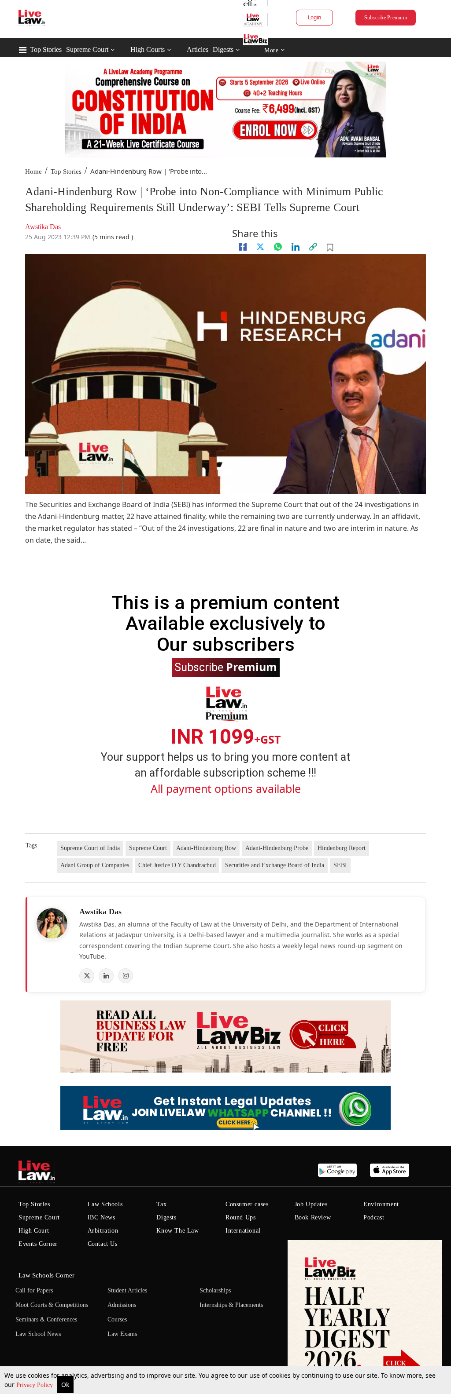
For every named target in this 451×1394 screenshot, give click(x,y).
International (243, 1230)
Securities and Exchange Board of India (274, 865)
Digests (223, 49)
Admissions (121, 1305)
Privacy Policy (35, 1385)
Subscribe (225, 666)
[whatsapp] (278, 247)
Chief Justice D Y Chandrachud (177, 865)
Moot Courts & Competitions (51, 1305)
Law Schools (105, 1204)
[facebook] (243, 247)
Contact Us (103, 1244)
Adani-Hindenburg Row (206, 848)
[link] (313, 247)
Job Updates (311, 1204)
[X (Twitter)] (86, 975)
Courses (117, 1319)
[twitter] (260, 247)
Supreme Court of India (90, 848)
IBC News (101, 1217)
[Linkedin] (295, 247)
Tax (161, 1204)
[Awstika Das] (52, 923)
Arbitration (103, 1230)
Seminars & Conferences (46, 1319)
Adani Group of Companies (94, 865)
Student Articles (127, 1290)
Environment (381, 1204)
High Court (33, 1230)
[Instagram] (125, 975)
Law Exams (122, 1334)
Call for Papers (34, 1290)
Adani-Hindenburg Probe (276, 848)
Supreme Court (87, 49)
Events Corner (38, 1244)
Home (33, 171)
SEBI (340, 865)
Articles (197, 49)
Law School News (38, 1334)
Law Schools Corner (46, 1275)
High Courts (147, 49)
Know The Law (177, 1230)
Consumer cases (247, 1204)
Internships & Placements (231, 1305)
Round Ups (240, 1217)
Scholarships (215, 1290)
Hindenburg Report (342, 848)
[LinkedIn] (106, 975)
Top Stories (46, 49)
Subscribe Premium (385, 18)
